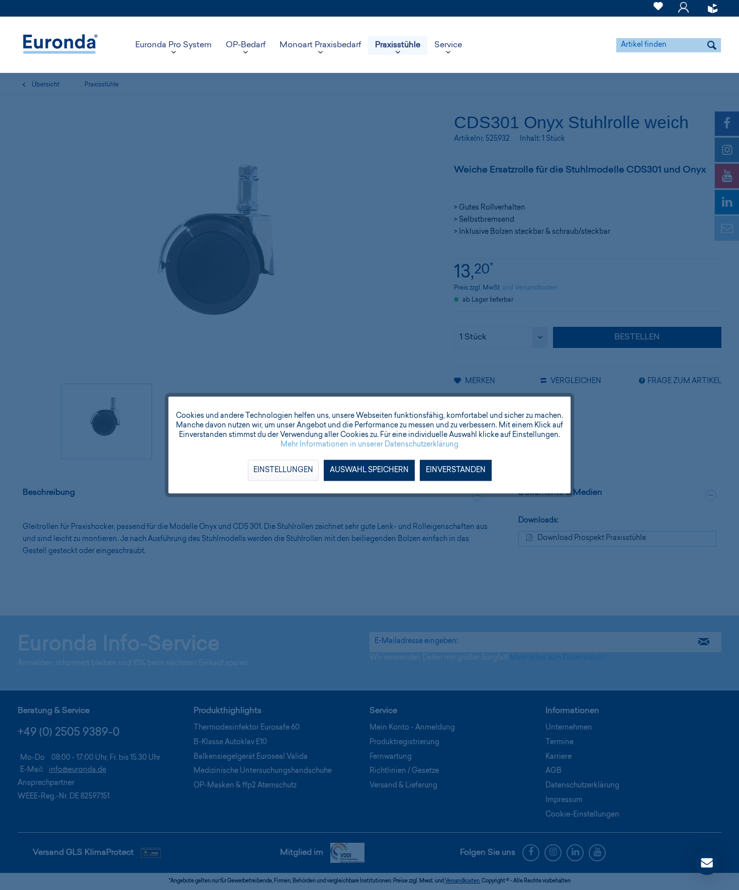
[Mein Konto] (683, 12)
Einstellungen (283, 470)
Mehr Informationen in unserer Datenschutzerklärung (369, 445)
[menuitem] (658, 8)
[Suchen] (711, 45)
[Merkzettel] (658, 12)
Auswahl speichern (369, 470)
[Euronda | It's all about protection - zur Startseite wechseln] (60, 45)
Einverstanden (456, 470)
